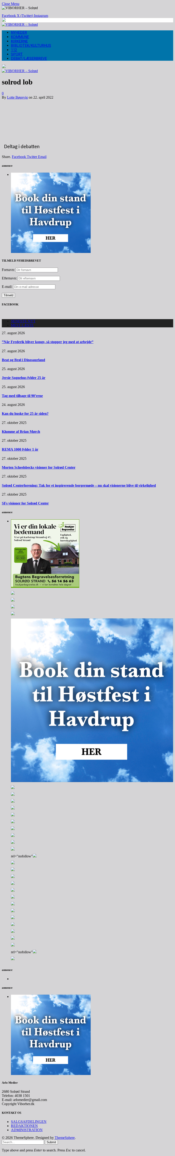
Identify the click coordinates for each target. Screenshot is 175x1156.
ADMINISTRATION (27, 1130)
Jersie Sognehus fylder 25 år (23, 378)
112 (14, 50)
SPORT (17, 54)
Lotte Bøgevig (17, 97)
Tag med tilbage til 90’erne (22, 396)
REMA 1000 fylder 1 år (20, 449)
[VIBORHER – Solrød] (20, 24)
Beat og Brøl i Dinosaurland (23, 360)
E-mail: (7, 287)
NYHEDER (19, 32)
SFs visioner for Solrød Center (25, 503)
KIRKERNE (19, 41)
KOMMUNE (20, 37)
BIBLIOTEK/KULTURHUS (31, 45)
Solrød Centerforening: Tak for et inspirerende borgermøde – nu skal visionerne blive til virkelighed (79, 485)
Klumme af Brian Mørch (21, 432)
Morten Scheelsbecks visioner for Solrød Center (38, 467)
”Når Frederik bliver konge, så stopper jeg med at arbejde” (47, 342)
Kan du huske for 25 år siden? (25, 413)
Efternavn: (9, 278)
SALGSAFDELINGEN (28, 1122)
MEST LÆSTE (22, 325)
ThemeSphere (65, 1138)
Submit (51, 1142)
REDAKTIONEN (24, 1126)
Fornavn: (8, 270)
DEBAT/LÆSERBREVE (29, 58)
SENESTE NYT (23, 321)
